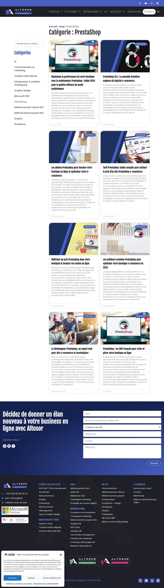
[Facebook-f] (140, 3)
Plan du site (94, 580)
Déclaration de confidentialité (45, 584)
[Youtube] (146, 3)
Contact (149, 11)
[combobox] (29, 43)
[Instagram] (152, 3)
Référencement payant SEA (29, 112)
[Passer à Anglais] (158, 11)
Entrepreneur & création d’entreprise (27, 83)
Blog (61, 26)
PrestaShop (20, 101)
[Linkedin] (157, 3)
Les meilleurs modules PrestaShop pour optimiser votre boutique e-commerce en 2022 (123, 263)
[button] (61, 555)
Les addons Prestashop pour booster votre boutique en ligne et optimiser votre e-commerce (71, 171)
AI (15, 61)
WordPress (20, 124)
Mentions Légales (76, 580)
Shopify (18, 118)
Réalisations (134, 11)
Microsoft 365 (21, 96)
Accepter (12, 578)
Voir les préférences (52, 578)
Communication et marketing (24, 69)
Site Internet (71, 11)
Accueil (53, 26)
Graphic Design (22, 90)
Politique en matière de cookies (19, 584)
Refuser (31, 578)
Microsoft (116, 11)
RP (106, 11)
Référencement (91, 11)
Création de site (49, 484)
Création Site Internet (25, 75)
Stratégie (54, 11)
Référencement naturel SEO (29, 107)
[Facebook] (4, 446)
